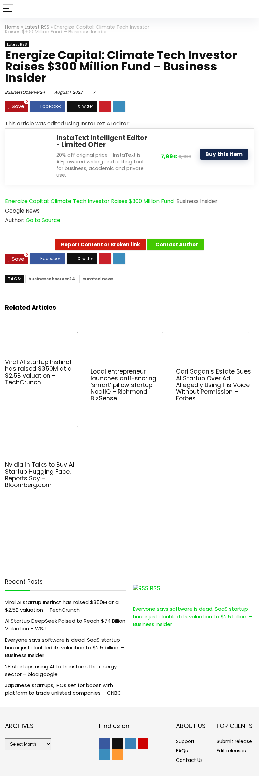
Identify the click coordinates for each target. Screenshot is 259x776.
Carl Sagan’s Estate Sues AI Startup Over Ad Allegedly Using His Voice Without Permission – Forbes (213, 384)
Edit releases (231, 750)
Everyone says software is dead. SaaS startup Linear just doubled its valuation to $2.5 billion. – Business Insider (64, 647)
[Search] (248, 9)
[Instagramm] (130, 743)
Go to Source (43, 220)
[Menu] (8, 9)
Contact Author (176, 244)
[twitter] (117, 743)
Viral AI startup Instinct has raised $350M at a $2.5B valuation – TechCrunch (38, 372)
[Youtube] (143, 743)
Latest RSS (37, 27)
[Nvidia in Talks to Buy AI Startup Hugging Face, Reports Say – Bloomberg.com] (44, 421)
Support (185, 741)
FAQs (182, 750)
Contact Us (189, 760)
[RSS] (117, 754)
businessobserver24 (51, 279)
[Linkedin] (104, 754)
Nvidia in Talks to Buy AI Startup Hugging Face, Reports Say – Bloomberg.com (39, 475)
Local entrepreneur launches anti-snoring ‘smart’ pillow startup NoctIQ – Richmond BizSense (123, 384)
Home (12, 27)
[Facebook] (104, 743)
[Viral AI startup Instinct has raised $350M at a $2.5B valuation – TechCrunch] (44, 328)
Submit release (234, 741)
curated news (97, 279)
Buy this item (224, 154)
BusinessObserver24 (25, 92)
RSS (155, 588)
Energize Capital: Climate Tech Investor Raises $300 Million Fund (89, 201)
